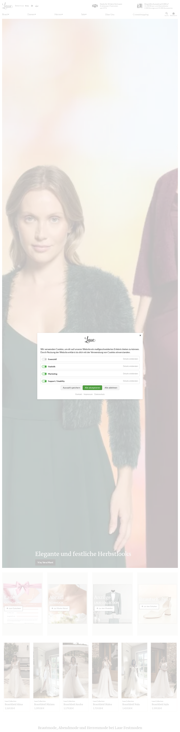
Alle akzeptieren (92, 387)
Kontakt (78, 394)
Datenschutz (99, 394)
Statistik (51, 366)
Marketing (52, 374)
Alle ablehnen (111, 387)
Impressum (88, 394)
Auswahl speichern (71, 387)
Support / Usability (56, 381)
